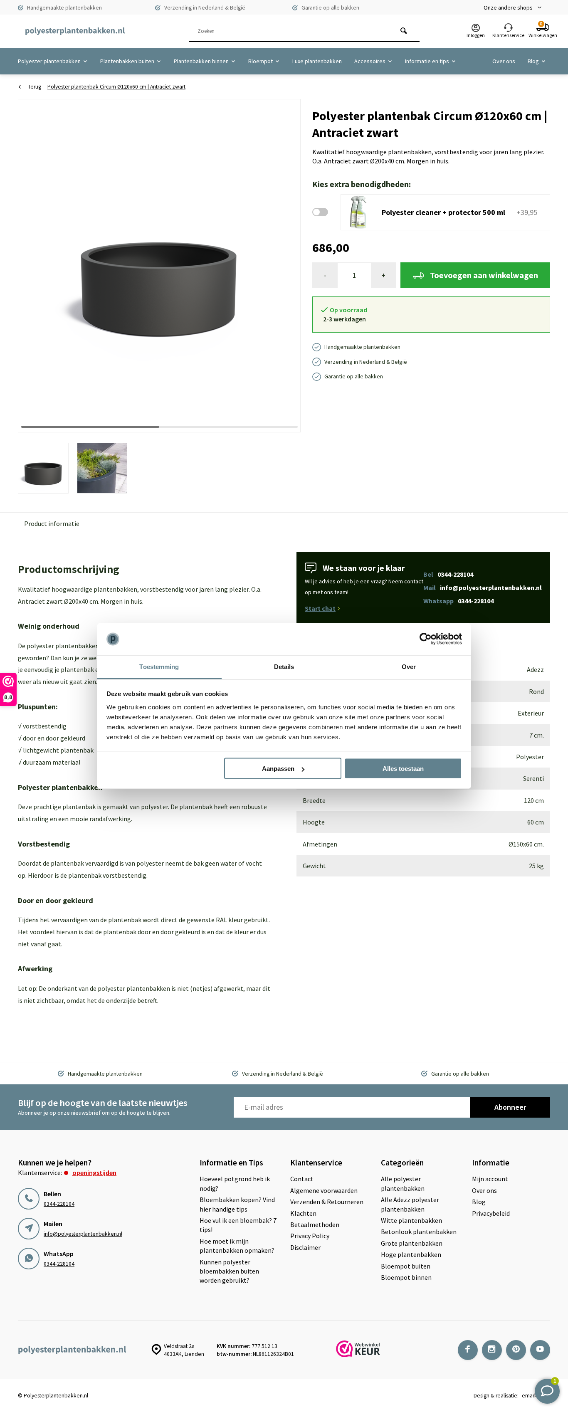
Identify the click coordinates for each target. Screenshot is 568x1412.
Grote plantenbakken (411, 1243)
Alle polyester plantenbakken (403, 1183)
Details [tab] (284, 666)
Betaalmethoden (314, 1224)
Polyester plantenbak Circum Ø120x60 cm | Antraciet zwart (116, 86)
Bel (448, 574)
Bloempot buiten (405, 1266)
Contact (302, 1179)
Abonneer (510, 1107)
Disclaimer (305, 1247)
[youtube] (540, 1350)
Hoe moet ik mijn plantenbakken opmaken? (237, 1245)
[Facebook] (468, 1350)
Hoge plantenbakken (411, 1254)
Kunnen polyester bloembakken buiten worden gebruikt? (229, 1271)
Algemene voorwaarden (324, 1190)
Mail (482, 587)
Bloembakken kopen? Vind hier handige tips (237, 1204)
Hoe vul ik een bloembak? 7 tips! (238, 1225)
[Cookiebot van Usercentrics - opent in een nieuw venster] (425, 639)
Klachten (303, 1213)
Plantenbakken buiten (127, 61)
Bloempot (260, 61)
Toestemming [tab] (159, 666)
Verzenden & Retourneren (326, 1201)
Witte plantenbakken (411, 1220)
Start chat (320, 608)
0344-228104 (59, 1203)
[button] (284, 265)
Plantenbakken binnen (201, 61)
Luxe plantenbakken (317, 61)
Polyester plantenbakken (49, 61)
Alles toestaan (403, 768)
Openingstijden (94, 1172)
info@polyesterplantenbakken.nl (83, 1233)
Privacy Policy (309, 1236)
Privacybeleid (491, 1213)
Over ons (503, 61)
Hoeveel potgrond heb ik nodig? (235, 1183)
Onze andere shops (508, 7)
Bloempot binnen (406, 1277)
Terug (34, 86)
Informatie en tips (427, 61)
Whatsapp (458, 601)
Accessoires (369, 61)
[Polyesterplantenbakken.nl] (75, 31)
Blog (533, 61)
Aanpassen (278, 768)
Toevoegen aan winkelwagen (484, 275)
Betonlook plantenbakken (419, 1231)
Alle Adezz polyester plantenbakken (410, 1204)
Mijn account (490, 1179)
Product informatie (51, 523)
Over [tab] (409, 666)
